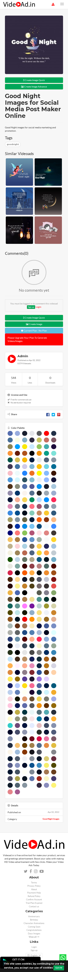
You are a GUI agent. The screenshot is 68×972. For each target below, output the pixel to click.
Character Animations (34, 923)
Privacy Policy (34, 886)
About (34, 889)
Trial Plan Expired (34, 903)
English (34, 955)
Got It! (58, 968)
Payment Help (34, 892)
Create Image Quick (34, 80)
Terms (34, 882)
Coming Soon (34, 927)
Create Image (35, 324)
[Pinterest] (58, 414)
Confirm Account (34, 899)
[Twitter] (53, 414)
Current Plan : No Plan (35, 330)
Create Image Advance (35, 86)
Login (38, 307)
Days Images (34, 933)
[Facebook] (48, 414)
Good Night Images (51, 819)
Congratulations (34, 930)
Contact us (34, 906)
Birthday (34, 920)
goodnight (13, 144)
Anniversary (34, 916)
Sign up (31, 307)
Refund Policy (34, 896)
